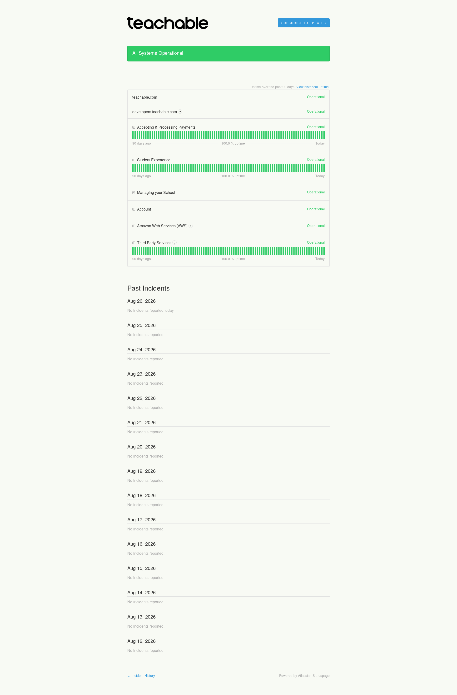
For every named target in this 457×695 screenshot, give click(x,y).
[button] (304, 22)
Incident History (141, 675)
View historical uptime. (313, 86)
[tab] (133, 135)
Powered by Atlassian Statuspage (304, 675)
